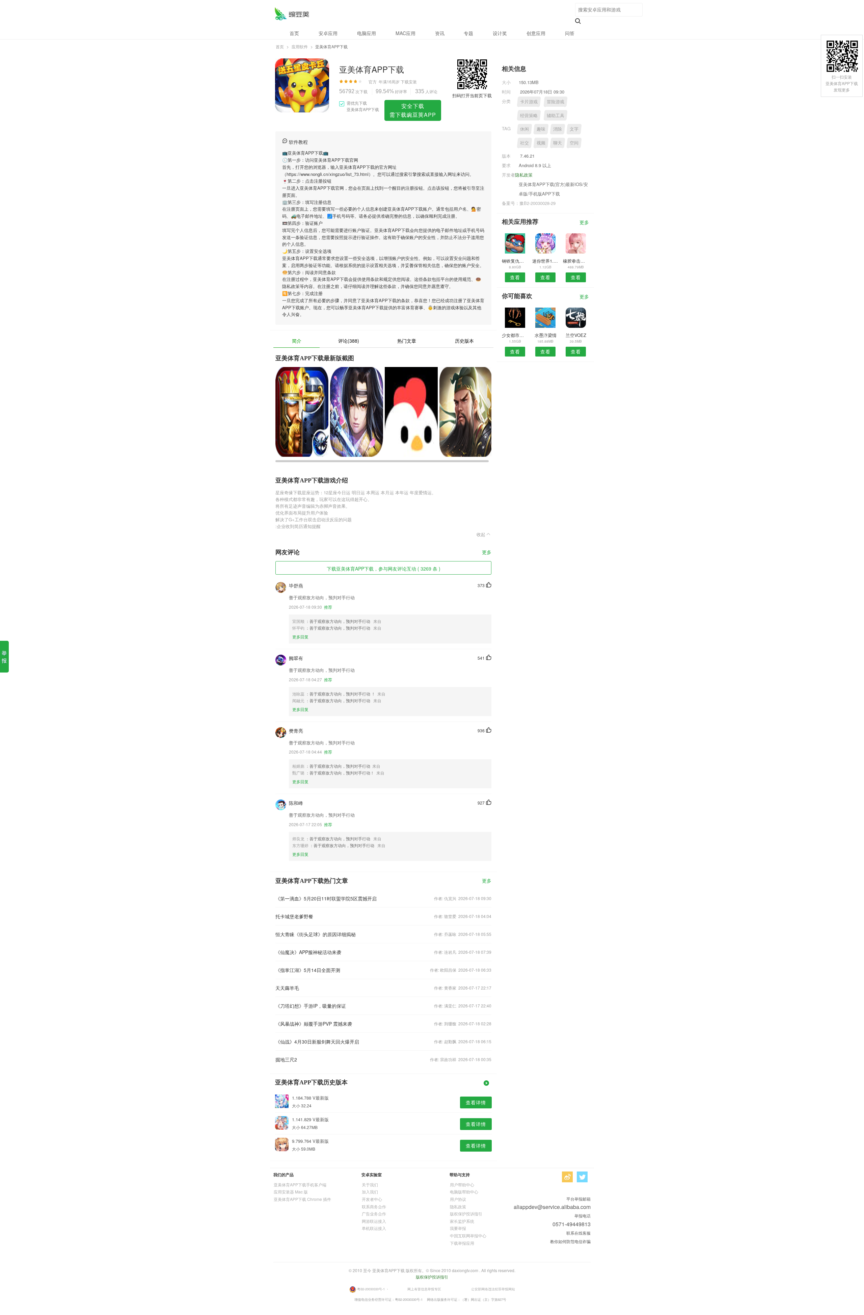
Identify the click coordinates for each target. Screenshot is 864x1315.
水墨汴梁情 (546, 335)
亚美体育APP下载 (291, 13)
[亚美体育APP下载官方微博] (567, 1177)
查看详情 (476, 1102)
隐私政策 (524, 175)
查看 (515, 277)
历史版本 (464, 340)
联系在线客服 (578, 1233)
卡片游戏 (529, 101)
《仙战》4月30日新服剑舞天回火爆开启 (317, 1041)
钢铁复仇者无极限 (515, 261)
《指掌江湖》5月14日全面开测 (307, 970)
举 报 (4, 656)
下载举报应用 (462, 1243)
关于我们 (370, 1184)
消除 (557, 129)
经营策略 (529, 115)
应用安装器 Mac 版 (291, 1191)
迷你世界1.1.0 (545, 261)
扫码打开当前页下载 (472, 95)
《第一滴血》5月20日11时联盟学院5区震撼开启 (326, 898)
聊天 (557, 142)
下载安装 (409, 81)
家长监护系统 (462, 1221)
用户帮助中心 (462, 1184)
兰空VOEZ (576, 335)
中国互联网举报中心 (468, 1235)
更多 (486, 552)
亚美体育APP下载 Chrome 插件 (302, 1199)
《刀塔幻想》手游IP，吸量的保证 (310, 1005)
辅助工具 (555, 115)
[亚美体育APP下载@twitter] (582, 1177)
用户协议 (458, 1199)
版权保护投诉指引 (466, 1213)
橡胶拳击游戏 (576, 261)
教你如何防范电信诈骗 (570, 1241)
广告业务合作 (374, 1213)
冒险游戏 (555, 101)
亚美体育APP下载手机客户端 (300, 1184)
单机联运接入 (374, 1228)
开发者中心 (372, 1199)
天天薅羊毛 (287, 987)
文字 (574, 129)
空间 (574, 142)
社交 (524, 142)
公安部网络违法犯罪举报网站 (493, 1288)
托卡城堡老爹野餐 (294, 916)
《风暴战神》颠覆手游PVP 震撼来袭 (313, 1023)
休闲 (524, 129)
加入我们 (370, 1191)
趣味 (541, 129)
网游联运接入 (374, 1221)
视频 (541, 142)
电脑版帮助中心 (464, 1191)
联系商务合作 (374, 1206)
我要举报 (458, 1228)
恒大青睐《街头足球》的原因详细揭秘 (315, 934)
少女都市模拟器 (515, 335)
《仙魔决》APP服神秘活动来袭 (308, 952)
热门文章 (406, 340)
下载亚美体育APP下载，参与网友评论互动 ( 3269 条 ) (383, 568)
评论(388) (348, 340)
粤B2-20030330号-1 (371, 1288)
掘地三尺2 (286, 1059)
